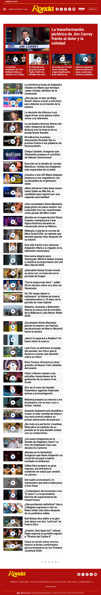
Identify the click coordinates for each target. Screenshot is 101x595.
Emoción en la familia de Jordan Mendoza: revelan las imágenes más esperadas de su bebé (43, 166)
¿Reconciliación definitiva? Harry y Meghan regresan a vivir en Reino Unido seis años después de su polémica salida (43, 509)
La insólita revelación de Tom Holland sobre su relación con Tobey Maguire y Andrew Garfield (14, 73)
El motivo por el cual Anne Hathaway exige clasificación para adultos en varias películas (62, 72)
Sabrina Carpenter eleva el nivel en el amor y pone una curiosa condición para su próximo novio (84, 73)
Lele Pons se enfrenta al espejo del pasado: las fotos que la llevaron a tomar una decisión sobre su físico (43, 352)
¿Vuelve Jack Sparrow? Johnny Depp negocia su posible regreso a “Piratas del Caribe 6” (43, 533)
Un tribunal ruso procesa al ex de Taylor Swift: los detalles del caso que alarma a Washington (37, 73)
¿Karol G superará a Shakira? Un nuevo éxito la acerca (43, 340)
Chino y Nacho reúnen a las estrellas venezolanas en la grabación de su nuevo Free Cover (40, 378)
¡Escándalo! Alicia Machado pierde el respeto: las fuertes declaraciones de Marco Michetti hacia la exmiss (44, 327)
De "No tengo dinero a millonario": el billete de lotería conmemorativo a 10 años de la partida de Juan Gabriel (43, 298)
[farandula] (42, 9)
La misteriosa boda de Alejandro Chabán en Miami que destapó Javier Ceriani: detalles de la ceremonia (43, 89)
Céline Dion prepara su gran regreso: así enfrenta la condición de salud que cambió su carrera (42, 470)
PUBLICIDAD (72, 582)
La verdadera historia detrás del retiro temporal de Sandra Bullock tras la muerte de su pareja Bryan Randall (43, 128)
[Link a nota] (27, 39)
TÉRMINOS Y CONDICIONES (19, 582)
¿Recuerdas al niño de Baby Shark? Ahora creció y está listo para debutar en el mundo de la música (43, 102)
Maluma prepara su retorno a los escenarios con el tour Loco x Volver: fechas (43, 402)
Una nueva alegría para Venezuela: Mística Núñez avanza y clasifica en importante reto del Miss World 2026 (44, 260)
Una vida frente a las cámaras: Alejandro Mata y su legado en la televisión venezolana (43, 247)
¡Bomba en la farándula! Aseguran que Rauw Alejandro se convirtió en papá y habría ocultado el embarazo (44, 457)
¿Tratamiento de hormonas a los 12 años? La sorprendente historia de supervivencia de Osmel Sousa (43, 495)
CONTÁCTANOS (50, 586)
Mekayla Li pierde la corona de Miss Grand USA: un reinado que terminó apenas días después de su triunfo (43, 235)
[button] (4, 9)
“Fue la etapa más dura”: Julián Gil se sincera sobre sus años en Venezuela (43, 285)
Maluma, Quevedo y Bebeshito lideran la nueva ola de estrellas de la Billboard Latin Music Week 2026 (43, 311)
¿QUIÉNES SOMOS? (84, 582)
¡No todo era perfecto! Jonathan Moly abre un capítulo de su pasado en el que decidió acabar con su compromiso (43, 428)
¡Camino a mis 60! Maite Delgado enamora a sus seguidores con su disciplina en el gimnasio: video (43, 179)
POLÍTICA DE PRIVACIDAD (39, 582)
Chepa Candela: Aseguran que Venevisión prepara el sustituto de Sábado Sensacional (42, 154)
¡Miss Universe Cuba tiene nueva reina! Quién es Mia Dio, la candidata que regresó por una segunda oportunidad (43, 193)
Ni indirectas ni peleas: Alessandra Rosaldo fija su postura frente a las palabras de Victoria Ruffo (43, 142)
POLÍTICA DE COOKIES (58, 582)
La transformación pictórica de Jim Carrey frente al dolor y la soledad (71, 36)
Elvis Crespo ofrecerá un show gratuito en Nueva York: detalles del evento (43, 365)
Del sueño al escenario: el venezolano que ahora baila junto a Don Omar (43, 482)
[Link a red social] (78, 574)
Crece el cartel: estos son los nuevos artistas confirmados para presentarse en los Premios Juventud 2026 (43, 546)
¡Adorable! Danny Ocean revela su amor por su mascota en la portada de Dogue (42, 273)
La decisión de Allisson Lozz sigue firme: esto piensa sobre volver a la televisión (42, 115)
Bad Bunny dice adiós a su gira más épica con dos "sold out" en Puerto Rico (43, 521)
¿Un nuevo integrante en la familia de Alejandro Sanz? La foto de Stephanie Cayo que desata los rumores (42, 443)
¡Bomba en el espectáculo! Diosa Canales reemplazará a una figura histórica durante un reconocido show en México (43, 222)
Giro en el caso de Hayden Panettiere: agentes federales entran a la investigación (42, 390)
